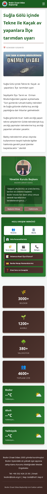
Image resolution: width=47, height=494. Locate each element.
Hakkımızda (33, 209)
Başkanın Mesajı (14, 209)
